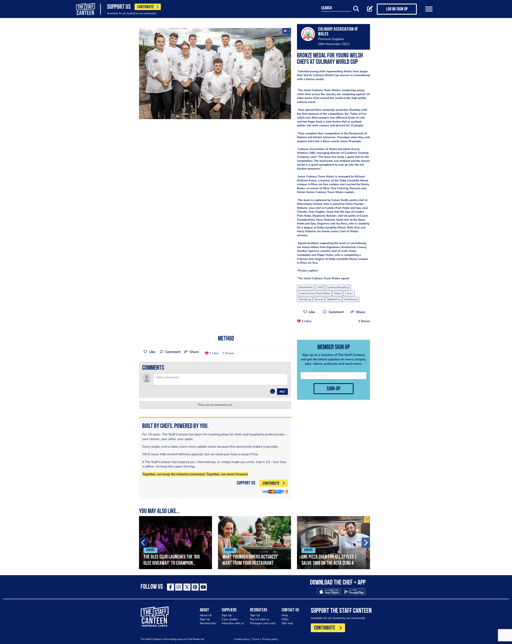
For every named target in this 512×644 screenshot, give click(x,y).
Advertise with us (233, 623)
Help (285, 615)
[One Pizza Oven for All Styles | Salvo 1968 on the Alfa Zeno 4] (333, 542)
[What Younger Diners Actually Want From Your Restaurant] (254, 542)
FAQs (285, 619)
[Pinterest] (195, 587)
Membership (208, 623)
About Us (206, 615)
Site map (287, 623)
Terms (255, 639)
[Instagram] (178, 587)
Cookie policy (241, 639)
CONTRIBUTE (145, 7)
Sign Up (205, 619)
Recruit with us (259, 619)
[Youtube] (203, 587)
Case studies (230, 619)
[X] (186, 587)
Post (282, 392)
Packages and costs (263, 623)
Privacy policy (270, 639)
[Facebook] (170, 587)
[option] (215, 73)
